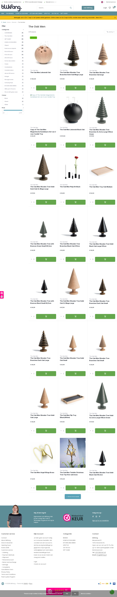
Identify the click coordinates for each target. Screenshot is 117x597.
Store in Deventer (7, 543)
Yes (67, 593)
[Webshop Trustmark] (73, 517)
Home (8, 22)
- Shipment (5, 557)
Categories (5, 29)
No (75, 593)
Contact (4, 538)
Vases (6, 64)
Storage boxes (9, 79)
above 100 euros (9, 73)
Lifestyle (47, 13)
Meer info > (99, 17)
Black (6, 98)
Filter (4, 26)
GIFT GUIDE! (64, 13)
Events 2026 (5, 548)
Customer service (7, 550)
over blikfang (88, 8)
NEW (2, 13)
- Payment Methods (7, 555)
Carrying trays (9, 83)
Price (3, 108)
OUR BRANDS (10, 13)
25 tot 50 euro (9, 58)
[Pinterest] (99, 517)
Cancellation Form (7, 569)
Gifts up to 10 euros (10, 89)
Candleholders (9, 70)
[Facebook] (93, 517)
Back (4, 22)
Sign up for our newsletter (100, 520)
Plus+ (30, 583)
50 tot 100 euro (9, 51)
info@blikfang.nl (102, 555)
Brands (14, 22)
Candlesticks (8, 67)
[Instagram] (96, 517)
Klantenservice (111, 2)
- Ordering (4, 552)
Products (32, 32)
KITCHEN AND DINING (36, 13)
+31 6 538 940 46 (100, 552)
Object (7, 45)
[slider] (3, 110)
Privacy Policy (5, 572)
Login (35, 562)
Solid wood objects (10, 48)
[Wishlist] (110, 8)
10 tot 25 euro (8, 54)
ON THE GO (55, 13)
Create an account (40, 564)
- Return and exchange (8, 562)
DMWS (26, 583)
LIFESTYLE (66, 545)
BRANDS (65, 538)
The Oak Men (8, 36)
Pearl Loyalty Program (8, 577)
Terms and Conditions (8, 574)
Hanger (7, 76)
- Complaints (5, 567)
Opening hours (6, 545)
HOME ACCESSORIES (22, 13)
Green (6, 101)
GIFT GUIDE (66, 550)
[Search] (70, 8)
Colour (4, 95)
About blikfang (6, 540)
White (6, 104)
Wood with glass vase (11, 92)
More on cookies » (86, 593)
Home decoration (10, 61)
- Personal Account (7, 560)
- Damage (4, 565)
